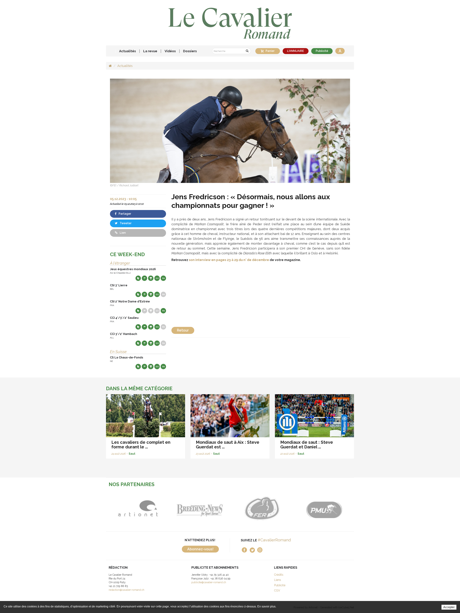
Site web (138, 278)
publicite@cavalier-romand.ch (208, 582)
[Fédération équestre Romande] (261, 508)
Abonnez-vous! (200, 549)
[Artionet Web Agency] (137, 508)
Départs (144, 278)
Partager (124, 213)
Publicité (322, 51)
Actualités (127, 51)
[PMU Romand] (323, 508)
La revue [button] (150, 51)
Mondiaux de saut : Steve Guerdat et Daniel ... (306, 444)
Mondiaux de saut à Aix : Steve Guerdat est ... (227, 444)
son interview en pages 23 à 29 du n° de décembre (229, 260)
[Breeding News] (199, 508)
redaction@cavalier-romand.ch (126, 589)
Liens (277, 580)
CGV (277, 590)
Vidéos (170, 51)
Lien (122, 232)
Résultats (150, 278)
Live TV (163, 278)
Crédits (278, 574)
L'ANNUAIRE (295, 51)
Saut (132, 453)
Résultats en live (157, 278)
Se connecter (340, 51)
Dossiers (190, 51)
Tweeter (125, 223)
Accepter (449, 607)
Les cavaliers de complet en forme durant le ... (140, 444)
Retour (183, 330)
